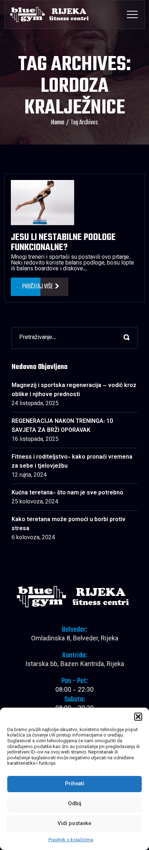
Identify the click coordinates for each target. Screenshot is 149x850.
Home (57, 122)
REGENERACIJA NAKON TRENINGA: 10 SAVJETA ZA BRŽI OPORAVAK (62, 426)
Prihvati (74, 784)
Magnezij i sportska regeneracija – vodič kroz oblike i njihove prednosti (74, 390)
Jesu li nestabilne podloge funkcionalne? (63, 242)
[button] (138, 716)
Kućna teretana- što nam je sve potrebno (67, 493)
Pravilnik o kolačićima (70, 840)
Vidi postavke (74, 824)
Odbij (74, 804)
